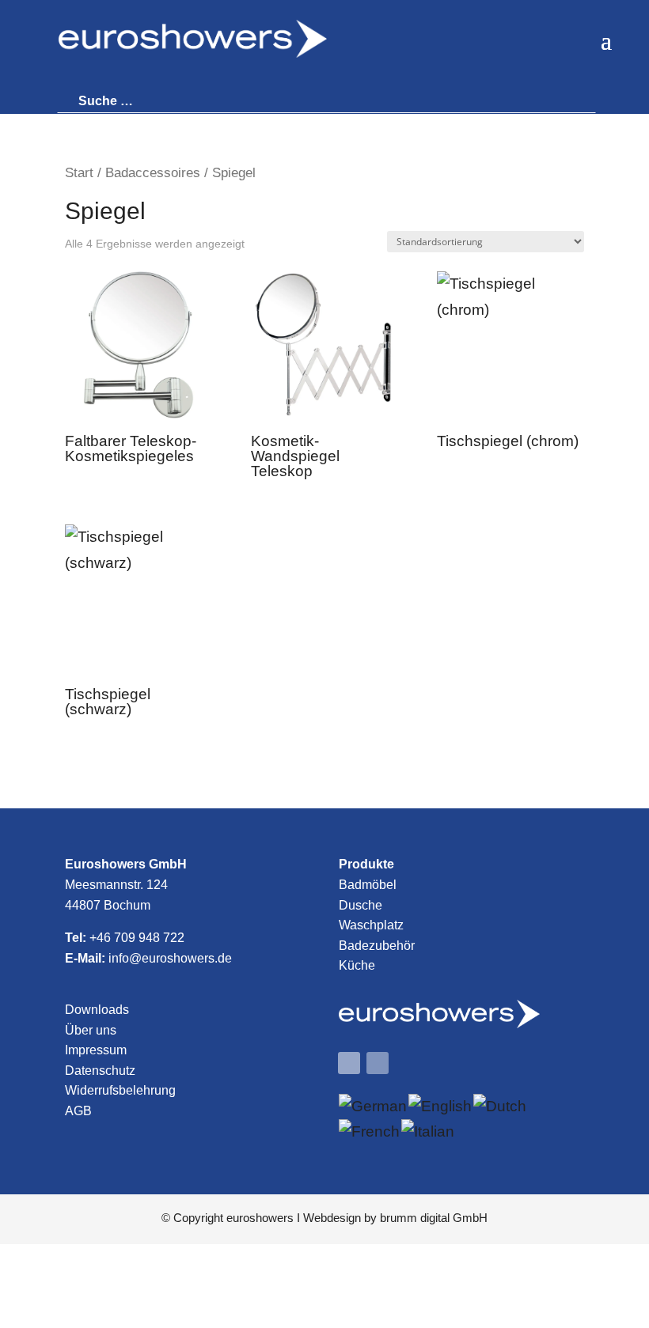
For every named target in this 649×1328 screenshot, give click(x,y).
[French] (370, 1131)
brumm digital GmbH (434, 1217)
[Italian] (428, 1131)
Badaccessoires (152, 172)
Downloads (97, 1009)
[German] (373, 1106)
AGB (78, 1111)
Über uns (90, 1030)
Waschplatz (371, 925)
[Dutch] (500, 1106)
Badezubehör (377, 945)
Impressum (96, 1050)
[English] (440, 1106)
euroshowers (260, 1217)
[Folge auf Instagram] (377, 1063)
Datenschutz (100, 1070)
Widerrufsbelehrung (120, 1090)
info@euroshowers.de (170, 958)
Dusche (360, 905)
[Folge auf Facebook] (349, 1063)
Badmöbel (368, 884)
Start (79, 172)
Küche (357, 965)
